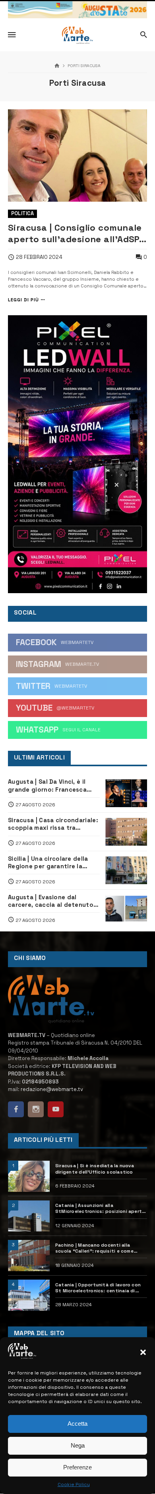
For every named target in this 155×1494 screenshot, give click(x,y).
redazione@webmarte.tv (52, 1089)
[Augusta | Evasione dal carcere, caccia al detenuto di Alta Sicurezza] (126, 908)
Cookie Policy (74, 1484)
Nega (78, 1445)
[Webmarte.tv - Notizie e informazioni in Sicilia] (77, 35)
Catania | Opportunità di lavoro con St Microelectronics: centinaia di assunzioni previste (98, 1288)
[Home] (57, 66)
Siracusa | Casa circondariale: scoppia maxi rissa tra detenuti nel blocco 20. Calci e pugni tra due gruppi (53, 824)
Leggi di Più (23, 300)
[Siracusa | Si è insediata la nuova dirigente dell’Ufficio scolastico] (29, 1176)
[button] (143, 1352)
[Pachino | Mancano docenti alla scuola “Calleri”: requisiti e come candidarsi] (29, 1255)
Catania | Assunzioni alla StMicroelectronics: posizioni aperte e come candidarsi (100, 1208)
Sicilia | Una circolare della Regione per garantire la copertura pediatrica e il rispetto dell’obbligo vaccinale (48, 862)
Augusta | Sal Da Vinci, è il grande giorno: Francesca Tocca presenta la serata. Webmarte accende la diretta (52, 785)
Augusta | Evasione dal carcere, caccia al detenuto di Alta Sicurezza (50, 901)
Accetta (77, 1423)
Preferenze (77, 1467)
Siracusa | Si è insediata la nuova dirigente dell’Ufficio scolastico (94, 1168)
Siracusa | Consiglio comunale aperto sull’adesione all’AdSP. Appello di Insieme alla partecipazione (75, 233)
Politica (22, 213)
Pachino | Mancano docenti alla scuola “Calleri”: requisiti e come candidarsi (94, 1248)
